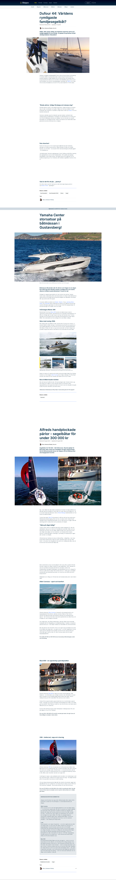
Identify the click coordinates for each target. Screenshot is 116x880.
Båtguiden (39, 6)
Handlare (72, 6)
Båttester (53, 6)
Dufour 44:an (45, 185)
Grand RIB (47, 303)
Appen (50, 2)
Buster (56, 302)
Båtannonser (46, 6)
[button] (58, 55)
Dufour (70, 110)
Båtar (35, 2)
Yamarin (60, 302)
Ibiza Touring (55, 375)
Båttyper (66, 6)
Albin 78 (51, 517)
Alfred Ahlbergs (61, 512)
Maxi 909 (51, 693)
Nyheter (55, 2)
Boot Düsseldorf (44, 193)
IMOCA (69, 81)
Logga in (88, 2)
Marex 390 (53, 312)
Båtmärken (60, 6)
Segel (67, 193)
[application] (58, 55)
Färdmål (40, 2)
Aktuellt (32, 6)
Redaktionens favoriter (45, 861)
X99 (49, 767)
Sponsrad (42, 397)
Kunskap (46, 2)
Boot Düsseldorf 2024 (53, 193)
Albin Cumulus (52, 612)
